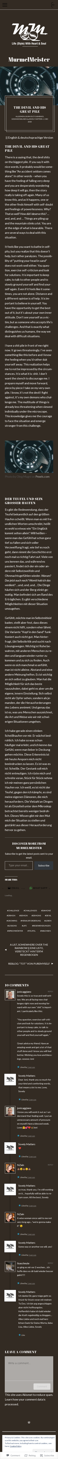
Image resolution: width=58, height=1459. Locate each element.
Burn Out (29, 116)
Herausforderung (31, 920)
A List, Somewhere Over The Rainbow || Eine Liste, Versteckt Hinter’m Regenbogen (29, 949)
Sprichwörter (15, 931)
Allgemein (20, 116)
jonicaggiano (24, 991)
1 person (31, 1067)
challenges (31, 910)
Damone (46, 910)
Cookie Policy (15, 1446)
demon (24, 915)
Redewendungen (42, 925)
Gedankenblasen (19, 119)
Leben (48, 920)
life (25, 925)
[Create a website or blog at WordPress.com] (29, 1422)
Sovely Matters (35, 119)
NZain (20, 1164)
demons (37, 915)
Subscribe (43, 865)
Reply (50, 991)
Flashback (39, 116)
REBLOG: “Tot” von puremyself (29, 963)
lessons (13, 925)
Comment (42, 1386)
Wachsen (46, 931)
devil (48, 915)
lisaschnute (23, 1263)
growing (12, 920)
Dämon (11, 915)
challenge (13, 910)
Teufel (32, 931)
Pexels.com (42, 476)
